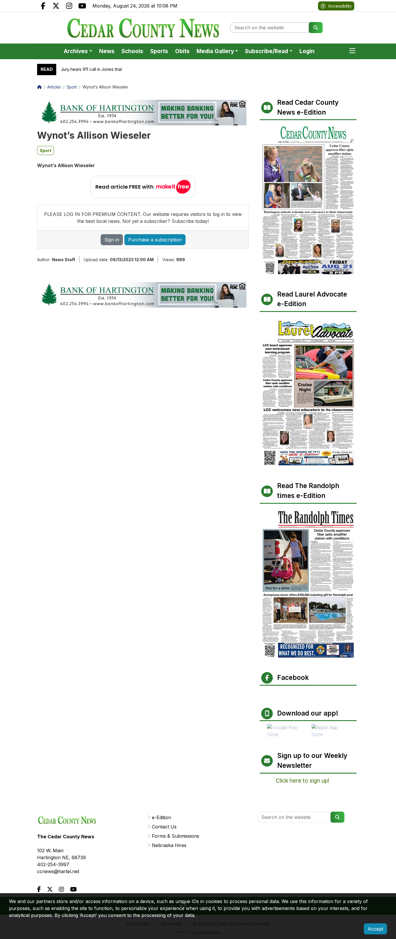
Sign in (111, 240)
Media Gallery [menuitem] (215, 51)
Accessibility (340, 5)
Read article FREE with (124, 186)
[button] (352, 51)
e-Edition (161, 817)
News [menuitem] (107, 51)
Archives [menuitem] (76, 51)
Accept (375, 929)
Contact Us (164, 827)
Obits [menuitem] (182, 51)
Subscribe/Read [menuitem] (266, 51)
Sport (45, 150)
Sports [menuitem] (159, 51)
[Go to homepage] (143, 27)
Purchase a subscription (155, 240)
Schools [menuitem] (132, 51)
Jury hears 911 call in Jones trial (91, 69)
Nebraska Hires (169, 845)
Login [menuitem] (307, 51)
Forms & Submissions (175, 836)
